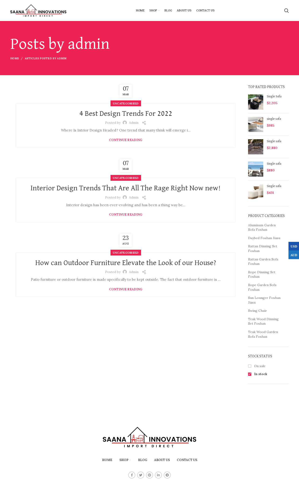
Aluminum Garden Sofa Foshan (262, 227)
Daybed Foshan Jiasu (264, 238)
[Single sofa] (255, 146)
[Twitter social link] (140, 475)
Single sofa (274, 141)
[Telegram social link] (167, 475)
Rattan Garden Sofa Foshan (263, 261)
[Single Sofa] (255, 102)
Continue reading (125, 140)
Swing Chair (257, 311)
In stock (260, 374)
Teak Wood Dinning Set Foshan (263, 321)
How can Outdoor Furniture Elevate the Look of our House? (125, 263)
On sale (259, 366)
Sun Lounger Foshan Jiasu (264, 300)
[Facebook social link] (131, 475)
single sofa (274, 119)
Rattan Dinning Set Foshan (262, 248)
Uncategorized (126, 103)
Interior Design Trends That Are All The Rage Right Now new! (126, 188)
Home (14, 58)
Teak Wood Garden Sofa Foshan (263, 334)
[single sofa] (255, 124)
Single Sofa (274, 96)
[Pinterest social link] (149, 475)
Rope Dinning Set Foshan (261, 274)
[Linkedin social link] (158, 475)
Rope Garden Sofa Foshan (262, 287)
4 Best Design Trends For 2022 (125, 113)
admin (89, 44)
